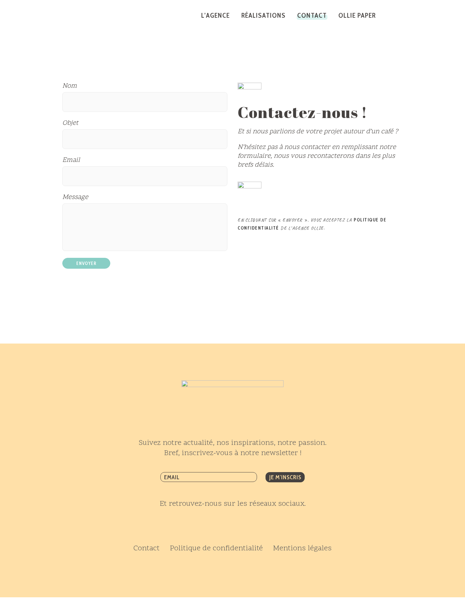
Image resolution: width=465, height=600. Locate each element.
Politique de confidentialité (216, 548)
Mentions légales (302, 548)
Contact (146, 548)
